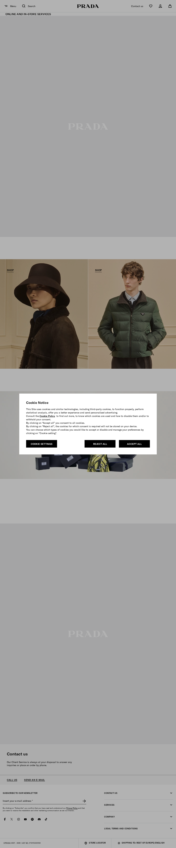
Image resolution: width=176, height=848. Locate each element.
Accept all (134, 444)
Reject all (100, 444)
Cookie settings (41, 444)
